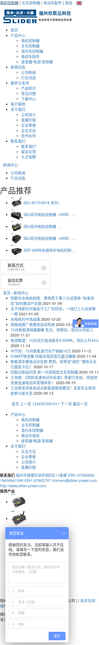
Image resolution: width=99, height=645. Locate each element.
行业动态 (28, 77)
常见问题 (28, 93)
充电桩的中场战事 (25, 319)
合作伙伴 (28, 135)
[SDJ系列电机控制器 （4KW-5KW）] (16, 226)
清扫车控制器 (32, 51)
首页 (14, 30)
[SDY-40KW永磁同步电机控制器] (16, 250)
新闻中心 (10, 164)
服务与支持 (20, 82)
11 (57, 403)
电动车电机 (30, 435)
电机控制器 (9, 2)
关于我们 (18, 109)
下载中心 (28, 98)
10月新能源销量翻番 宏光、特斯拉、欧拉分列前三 (52, 329)
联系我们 (18, 141)
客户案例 (18, 104)
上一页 (26, 403)
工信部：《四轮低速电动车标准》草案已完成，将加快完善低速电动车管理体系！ (54, 380)
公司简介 (28, 114)
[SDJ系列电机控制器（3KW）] (16, 214)
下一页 (66, 403)
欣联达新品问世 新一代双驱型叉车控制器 (44, 372)
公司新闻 (28, 72)
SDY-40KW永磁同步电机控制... (48, 250)
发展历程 (28, 119)
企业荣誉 (28, 125)
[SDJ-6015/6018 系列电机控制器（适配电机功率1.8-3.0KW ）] (16, 202)
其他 (68, 2)
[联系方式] (26, 266)
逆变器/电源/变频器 (37, 61)
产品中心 (18, 35)
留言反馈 (28, 151)
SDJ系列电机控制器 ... (41, 226)
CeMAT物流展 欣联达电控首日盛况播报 (43, 356)
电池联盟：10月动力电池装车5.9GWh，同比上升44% (55, 340)
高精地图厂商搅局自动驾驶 (33, 324)
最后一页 (80, 403)
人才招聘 (28, 156)
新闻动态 (18, 67)
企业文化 (28, 130)
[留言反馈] (26, 281)
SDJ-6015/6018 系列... (42, 202)
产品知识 (28, 88)
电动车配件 (52, 2)
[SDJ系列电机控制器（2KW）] (19, 518)
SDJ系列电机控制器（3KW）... (49, 214)
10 (53, 403)
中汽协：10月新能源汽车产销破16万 (41, 350)
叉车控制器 (31, 2)
